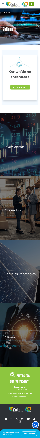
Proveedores (14, 210)
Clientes (10, 337)
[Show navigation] (35, 424)
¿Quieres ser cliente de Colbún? (19, 434)
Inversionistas (15, 147)
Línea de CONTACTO (20, 396)
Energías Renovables (20, 274)
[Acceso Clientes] (31, 4)
